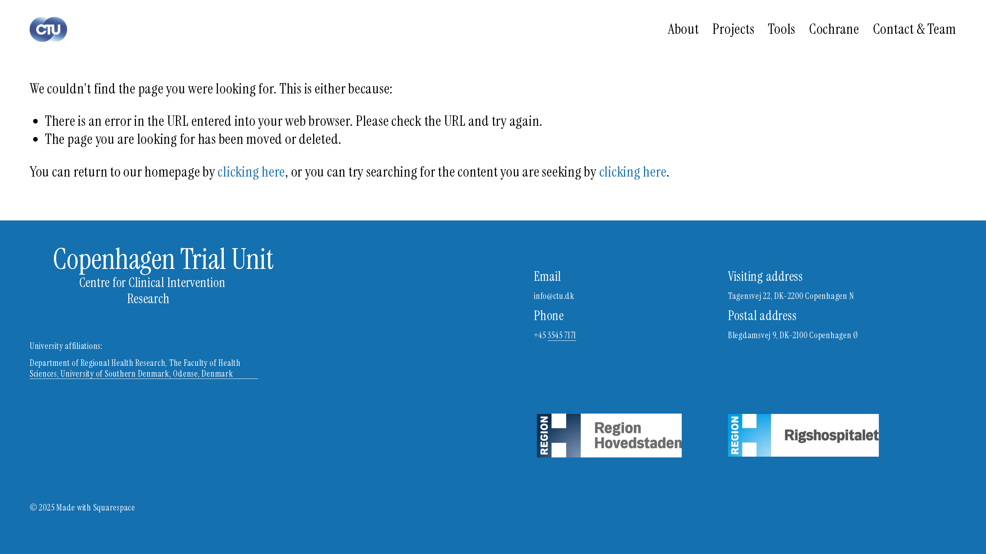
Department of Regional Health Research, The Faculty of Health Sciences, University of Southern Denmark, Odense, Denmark (135, 368)
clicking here (251, 171)
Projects (733, 29)
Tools (781, 29)
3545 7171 (562, 335)
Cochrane (834, 29)
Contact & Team (915, 29)
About (683, 29)
